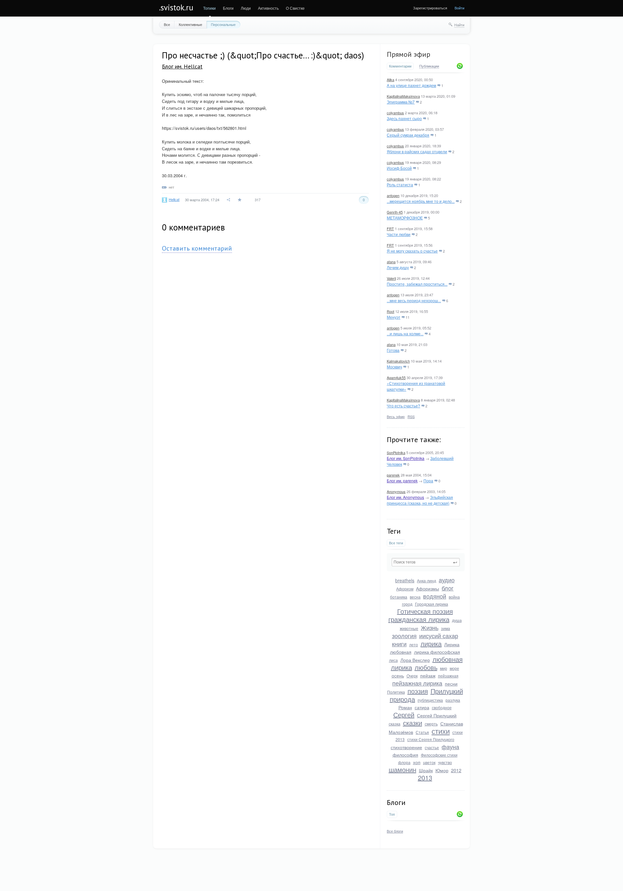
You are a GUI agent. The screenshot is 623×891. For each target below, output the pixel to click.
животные (409, 628)
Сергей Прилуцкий (437, 715)
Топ (392, 814)
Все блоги (395, 831)
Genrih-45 (395, 212)
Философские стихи (439, 755)
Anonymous (396, 491)
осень (398, 675)
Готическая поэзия (425, 611)
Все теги (396, 543)
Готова (393, 350)
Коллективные (190, 24)
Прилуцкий (447, 691)
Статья (422, 732)
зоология (404, 635)
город (407, 604)
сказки (412, 722)
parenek (393, 474)
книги (399, 643)
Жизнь (429, 627)
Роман (405, 707)
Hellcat (174, 199)
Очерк (412, 675)
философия (405, 754)
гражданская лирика (418, 619)
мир (443, 668)
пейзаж (427, 675)
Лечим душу (398, 267)
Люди (246, 8)
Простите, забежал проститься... (417, 284)
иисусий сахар (438, 635)
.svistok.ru (176, 7)
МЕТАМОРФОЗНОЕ (405, 217)
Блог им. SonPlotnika (405, 458)
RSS (411, 416)
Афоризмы (427, 588)
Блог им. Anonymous (405, 497)
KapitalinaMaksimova (403, 96)
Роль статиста (400, 184)
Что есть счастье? (403, 405)
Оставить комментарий (197, 248)
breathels (404, 580)
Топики (209, 8)
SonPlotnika (396, 452)
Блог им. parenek (402, 480)
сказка (394, 723)
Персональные (223, 24)
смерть (431, 723)
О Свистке (295, 8)
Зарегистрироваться (430, 7)
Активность (268, 8)
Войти (459, 7)
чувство (445, 762)
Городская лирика (431, 604)
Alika (390, 79)
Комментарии (400, 66)
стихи (441, 731)
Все (167, 24)
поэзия (418, 691)
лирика (431, 643)
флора (404, 762)
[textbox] (426, 562)
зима (445, 628)
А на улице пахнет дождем (411, 85)
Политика (396, 692)
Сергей (403, 714)
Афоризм (404, 588)
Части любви (398, 234)
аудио (447, 579)
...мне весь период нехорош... (414, 300)
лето (413, 644)
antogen (393, 195)
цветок (429, 762)
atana (391, 261)
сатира (422, 707)
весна (415, 597)
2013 (425, 777)
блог (448, 588)
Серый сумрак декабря (408, 135)
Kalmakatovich (398, 361)
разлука (453, 700)
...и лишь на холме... (405, 333)
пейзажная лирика (417, 683)
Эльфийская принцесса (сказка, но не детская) (420, 500)
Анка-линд (426, 580)
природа (402, 699)
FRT (390, 228)
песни (451, 683)
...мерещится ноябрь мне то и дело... (421, 201)
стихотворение (406, 747)
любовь (426, 667)
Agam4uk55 (396, 377)
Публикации (429, 66)
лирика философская (437, 652)
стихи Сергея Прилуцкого (430, 739)
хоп (417, 762)
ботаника (398, 597)
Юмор (441, 770)
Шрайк (426, 770)
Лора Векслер (415, 660)
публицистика (430, 700)
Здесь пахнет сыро (404, 118)
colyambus (395, 112)
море (454, 668)
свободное (442, 707)
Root (390, 311)
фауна (450, 746)
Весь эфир (396, 416)
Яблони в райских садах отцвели (417, 151)
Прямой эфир (408, 54)
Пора (428, 480)
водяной (434, 596)
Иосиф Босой (399, 168)
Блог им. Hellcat (182, 66)
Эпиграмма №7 (401, 102)
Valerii (391, 278)
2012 (456, 770)
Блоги (228, 8)
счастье (432, 747)
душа (457, 620)
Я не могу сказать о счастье (412, 251)
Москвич (394, 366)
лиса (393, 660)
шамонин (402, 769)
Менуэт (393, 317)
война (454, 597)
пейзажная (448, 675)
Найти (459, 24)
